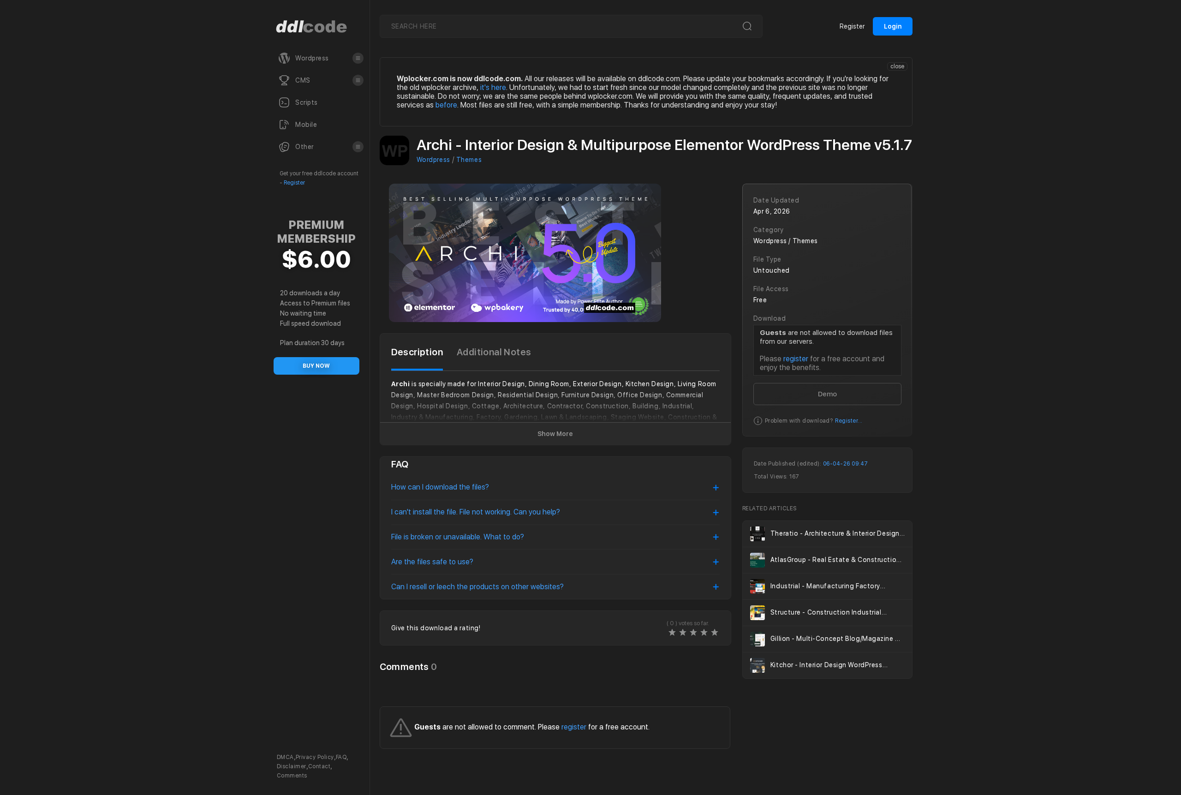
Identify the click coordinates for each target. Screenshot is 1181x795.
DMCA (285, 757)
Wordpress (433, 159)
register (795, 358)
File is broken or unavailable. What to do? (457, 536)
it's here (493, 87)
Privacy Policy (315, 757)
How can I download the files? (440, 487)
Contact (319, 766)
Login (892, 26)
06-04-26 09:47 (845, 463)
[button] (358, 58)
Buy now (316, 366)
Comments (292, 775)
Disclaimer (291, 766)
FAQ (341, 757)
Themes (469, 159)
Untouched (771, 270)
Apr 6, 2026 (771, 211)
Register (294, 182)
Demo (827, 394)
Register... (848, 421)
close (897, 66)
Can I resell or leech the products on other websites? (477, 586)
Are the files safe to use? (432, 561)
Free (760, 300)
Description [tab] (417, 352)
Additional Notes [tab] (494, 352)
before (446, 105)
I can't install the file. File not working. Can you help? (475, 512)
